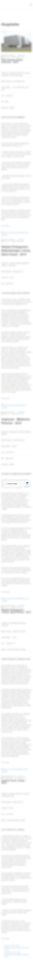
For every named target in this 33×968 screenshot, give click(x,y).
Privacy (25, 486)
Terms (28, 486)
